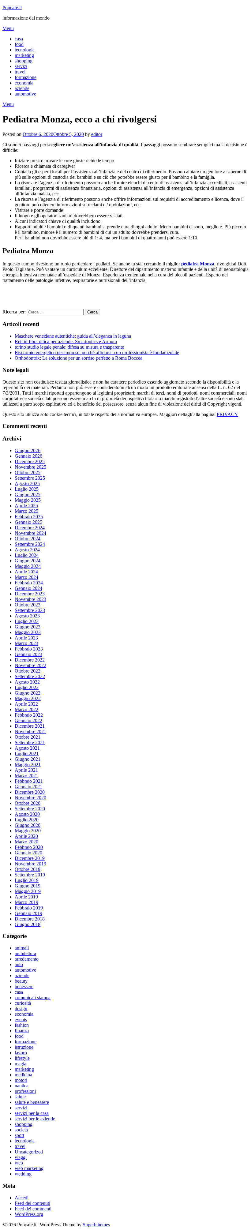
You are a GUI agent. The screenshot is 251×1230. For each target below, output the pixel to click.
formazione (25, 77)
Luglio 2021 (27, 753)
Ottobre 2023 (27, 604)
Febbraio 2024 (29, 582)
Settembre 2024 (30, 544)
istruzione (24, 1047)
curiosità (23, 1003)
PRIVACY (227, 414)
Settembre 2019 (30, 874)
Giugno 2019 (27, 885)
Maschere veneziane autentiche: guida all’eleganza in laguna (73, 336)
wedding (23, 1173)
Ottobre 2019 (27, 869)
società (21, 1129)
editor (96, 134)
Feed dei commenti (33, 1208)
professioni (25, 1091)
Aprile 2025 (26, 505)
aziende (22, 88)
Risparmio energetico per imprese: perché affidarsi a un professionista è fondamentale (97, 352)
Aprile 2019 (26, 896)
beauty (21, 981)
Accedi (21, 1197)
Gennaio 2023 (28, 654)
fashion (22, 1025)
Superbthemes (96, 1224)
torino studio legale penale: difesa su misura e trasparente (69, 347)
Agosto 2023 (27, 615)
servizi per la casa (32, 1113)
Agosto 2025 (27, 483)
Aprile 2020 (26, 836)
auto (19, 964)
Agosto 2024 (27, 549)
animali (22, 948)
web (19, 1162)
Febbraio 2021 (29, 781)
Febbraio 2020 (29, 847)
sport (19, 1135)
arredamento (27, 959)
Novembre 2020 (30, 797)
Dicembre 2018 (30, 918)
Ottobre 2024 (27, 538)
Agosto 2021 (27, 748)
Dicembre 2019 (30, 858)
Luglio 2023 (27, 621)
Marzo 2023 (26, 643)
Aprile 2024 (26, 571)
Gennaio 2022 (28, 720)
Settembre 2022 (30, 676)
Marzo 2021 (26, 775)
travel (20, 71)
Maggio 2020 (28, 830)
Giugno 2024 (27, 560)
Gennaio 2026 (28, 456)
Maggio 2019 (28, 891)
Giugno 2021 (27, 759)
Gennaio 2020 (28, 852)
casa (19, 38)
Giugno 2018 (27, 924)
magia (20, 1063)
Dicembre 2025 (30, 461)
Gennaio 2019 (28, 913)
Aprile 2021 (26, 770)
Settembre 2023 (30, 610)
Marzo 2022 (26, 709)
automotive (25, 93)
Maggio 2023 (28, 632)
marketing (24, 55)
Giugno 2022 (27, 693)
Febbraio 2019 (29, 907)
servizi (21, 66)
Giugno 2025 (27, 494)
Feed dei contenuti (32, 1203)
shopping (23, 60)
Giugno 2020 (27, 825)
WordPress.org (29, 1214)
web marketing (29, 1168)
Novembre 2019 (30, 863)
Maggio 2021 (28, 764)
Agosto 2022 (27, 681)
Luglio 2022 (27, 687)
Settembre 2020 (30, 808)
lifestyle (22, 1058)
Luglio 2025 (27, 489)
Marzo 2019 (26, 902)
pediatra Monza (197, 263)
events (21, 1019)
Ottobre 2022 (27, 670)
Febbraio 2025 (29, 516)
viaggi (21, 1157)
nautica (21, 1085)
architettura (25, 953)
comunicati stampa (33, 997)
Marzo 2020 (26, 841)
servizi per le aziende (35, 1118)
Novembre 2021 (30, 731)
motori (21, 1080)
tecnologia (25, 49)
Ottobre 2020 (27, 803)
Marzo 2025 (26, 511)
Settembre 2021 (30, 742)
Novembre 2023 (30, 599)
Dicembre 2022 (30, 659)
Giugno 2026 (27, 450)
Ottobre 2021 (27, 737)
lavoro (21, 1052)
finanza (22, 1030)
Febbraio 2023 (29, 648)
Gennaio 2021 (28, 786)
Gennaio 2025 (28, 522)
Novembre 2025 (30, 467)
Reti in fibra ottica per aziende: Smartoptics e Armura (66, 341)
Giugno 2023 (27, 626)
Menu (8, 28)
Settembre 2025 (30, 478)
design (21, 1008)
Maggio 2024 (28, 566)
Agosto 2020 (27, 814)
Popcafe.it (12, 7)
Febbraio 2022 (29, 715)
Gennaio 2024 (28, 588)
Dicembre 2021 (30, 726)
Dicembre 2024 (30, 527)
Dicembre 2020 (30, 792)
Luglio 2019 (27, 880)
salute (20, 1096)
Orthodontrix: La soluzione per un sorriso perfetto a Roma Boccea (78, 358)
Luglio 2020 (27, 819)
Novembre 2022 (30, 665)
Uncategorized (29, 1151)
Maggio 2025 (28, 500)
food (19, 44)
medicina (23, 1074)
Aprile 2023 (26, 637)
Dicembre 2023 (30, 593)
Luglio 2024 (27, 555)
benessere (24, 986)
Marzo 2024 (26, 577)
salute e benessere (32, 1102)
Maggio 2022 (28, 698)
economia (24, 82)
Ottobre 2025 (27, 472)
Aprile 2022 (26, 704)
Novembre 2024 (30, 533)
